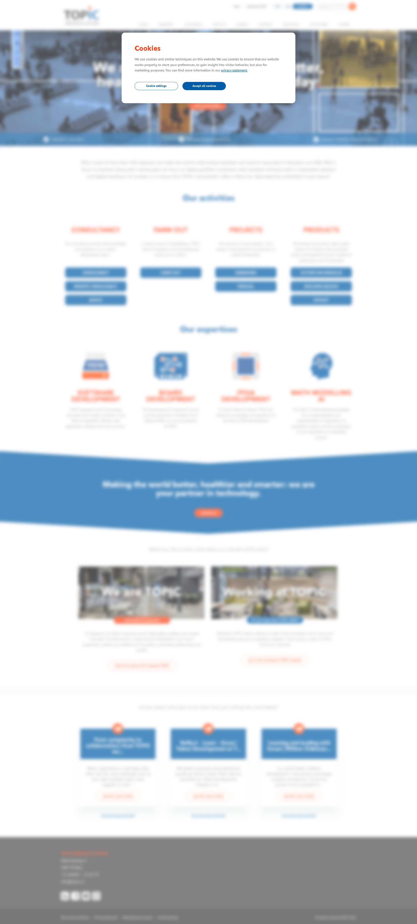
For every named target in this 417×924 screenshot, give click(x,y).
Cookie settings (156, 86)
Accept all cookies (204, 86)
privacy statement (234, 70)
